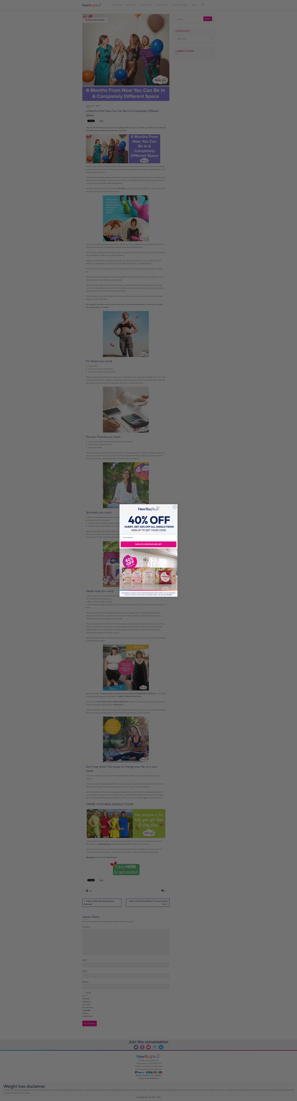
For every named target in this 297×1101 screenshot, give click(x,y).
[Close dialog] (175, 507)
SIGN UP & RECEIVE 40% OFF (148, 544)
